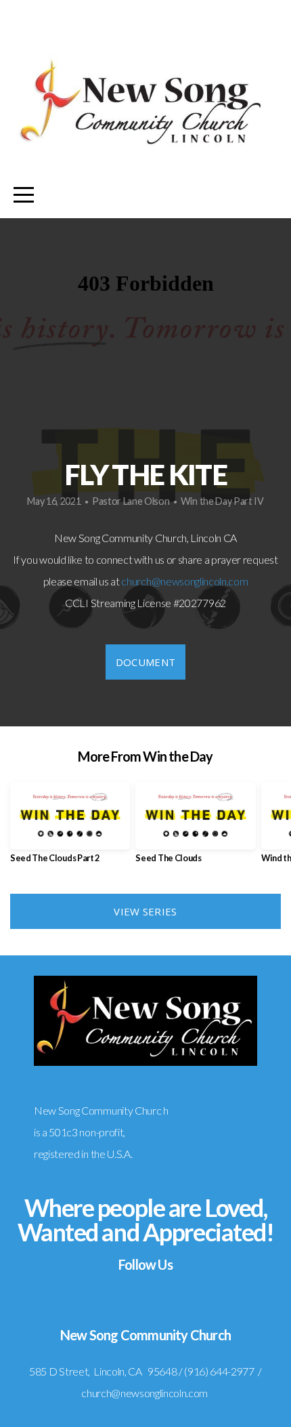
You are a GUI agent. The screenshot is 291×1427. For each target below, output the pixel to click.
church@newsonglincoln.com (184, 581)
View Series (145, 911)
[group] (70, 827)
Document (145, 662)
